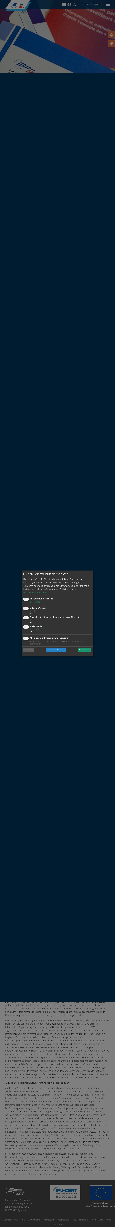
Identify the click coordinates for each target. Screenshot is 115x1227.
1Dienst (35, 601)
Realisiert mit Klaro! (86, 654)
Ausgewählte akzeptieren (55, 650)
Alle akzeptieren (84, 650)
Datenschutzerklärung (34, 592)
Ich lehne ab (28, 650)
